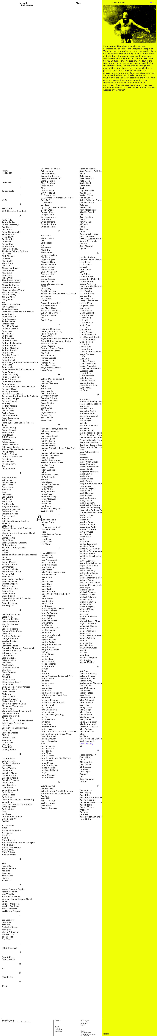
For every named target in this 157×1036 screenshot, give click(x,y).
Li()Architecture (27, 4)
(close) (152, 2)
